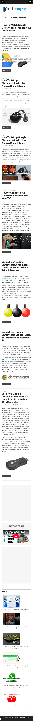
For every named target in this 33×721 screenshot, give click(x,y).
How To (5, 23)
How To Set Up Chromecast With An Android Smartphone (13, 83)
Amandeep (5, 33)
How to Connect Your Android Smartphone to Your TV (15, 195)
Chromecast (10, 361)
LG (27, 352)
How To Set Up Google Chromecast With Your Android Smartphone (14, 140)
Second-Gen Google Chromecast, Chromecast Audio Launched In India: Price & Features (16, 266)
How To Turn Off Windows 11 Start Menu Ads (16, 609)
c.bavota (23, 719)
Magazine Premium (11, 719)
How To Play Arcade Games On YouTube (16, 705)
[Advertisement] (16, 502)
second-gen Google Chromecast (10, 278)
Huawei (4, 354)
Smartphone (11, 190)
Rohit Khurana (6, 404)
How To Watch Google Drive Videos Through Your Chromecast (16, 27)
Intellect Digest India (15, 717)
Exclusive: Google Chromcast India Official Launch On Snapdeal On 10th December (15, 398)
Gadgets (5, 190)
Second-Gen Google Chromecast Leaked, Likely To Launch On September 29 (16, 336)
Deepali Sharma (6, 272)
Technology (6, 259)
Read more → (6, 70)
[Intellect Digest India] (14, 8)
